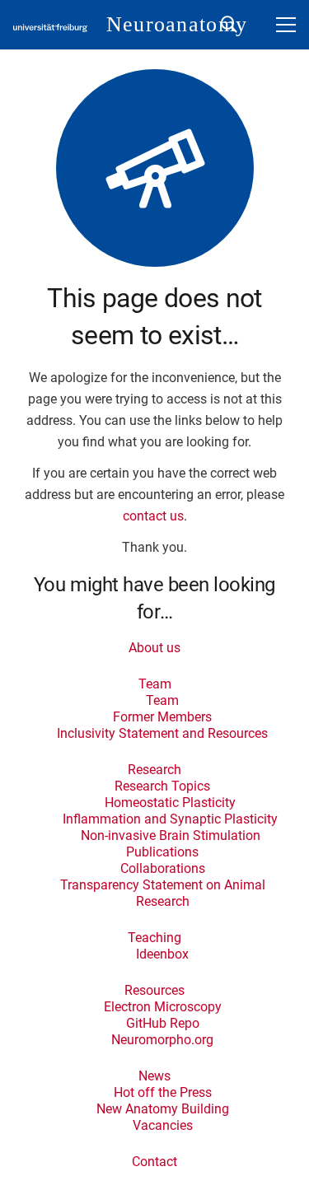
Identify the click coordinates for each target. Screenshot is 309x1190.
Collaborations (162, 868)
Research (154, 769)
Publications (162, 852)
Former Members (162, 717)
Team (154, 684)
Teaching (154, 937)
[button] (229, 24)
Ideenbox (162, 954)
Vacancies (163, 1125)
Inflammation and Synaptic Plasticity (170, 819)
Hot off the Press (163, 1092)
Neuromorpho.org (162, 1040)
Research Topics (162, 786)
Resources (154, 990)
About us (154, 648)
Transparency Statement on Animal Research (162, 893)
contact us (153, 516)
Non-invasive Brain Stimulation (170, 835)
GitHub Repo (162, 1023)
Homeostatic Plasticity (170, 802)
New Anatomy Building (162, 1109)
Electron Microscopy (163, 1007)
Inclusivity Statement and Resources (162, 733)
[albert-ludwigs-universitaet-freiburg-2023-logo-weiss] (50, 28)
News (154, 1076)
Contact (154, 1161)
